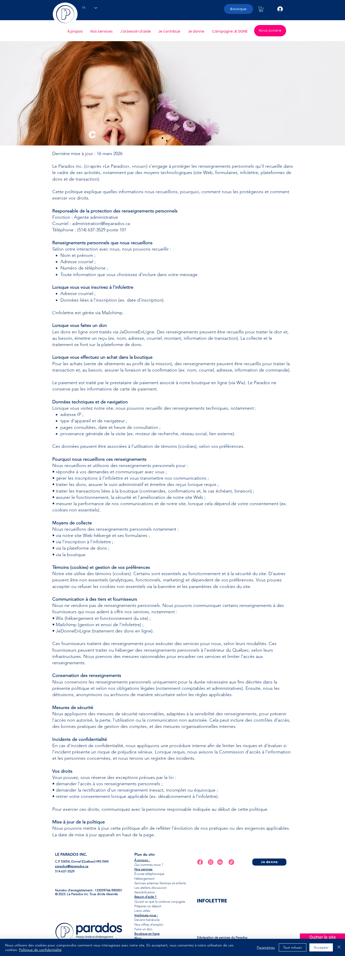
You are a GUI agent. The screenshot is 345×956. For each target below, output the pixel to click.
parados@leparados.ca (71, 866)
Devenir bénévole (147, 920)
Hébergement (144, 878)
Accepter (321, 947)
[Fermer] (339, 947)
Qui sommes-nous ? (148, 865)
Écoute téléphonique (149, 874)
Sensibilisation (144, 892)
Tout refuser (292, 947)
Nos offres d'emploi (148, 924)
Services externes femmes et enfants (160, 883)
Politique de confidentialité (40, 949)
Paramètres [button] (266, 947)
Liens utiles (142, 911)
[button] (261, 9)
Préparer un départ (147, 906)
